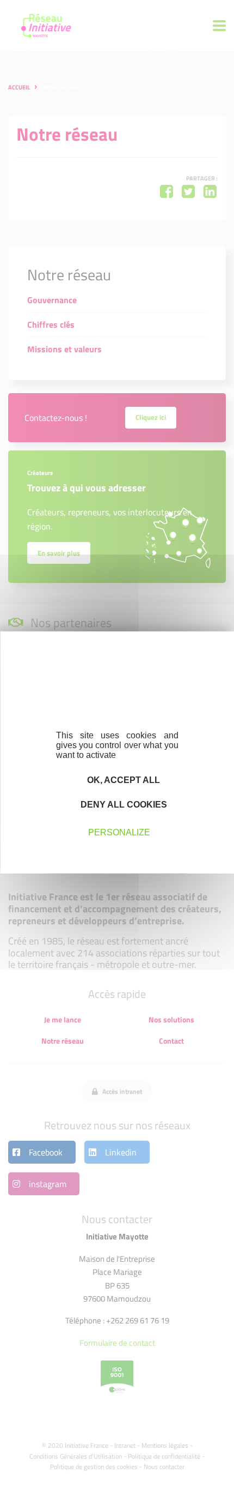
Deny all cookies (122, 804)
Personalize (119, 831)
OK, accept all (122, 780)
